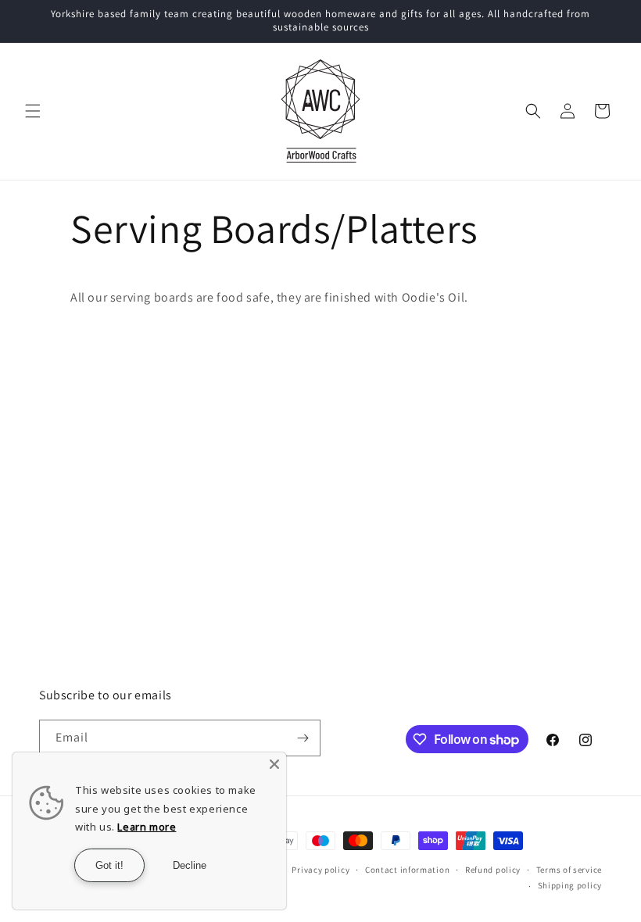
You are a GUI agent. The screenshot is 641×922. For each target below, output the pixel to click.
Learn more (146, 827)
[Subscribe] (302, 738)
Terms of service (569, 869)
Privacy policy (320, 869)
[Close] (274, 764)
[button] (33, 111)
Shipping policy (570, 885)
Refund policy (493, 869)
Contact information (407, 869)
